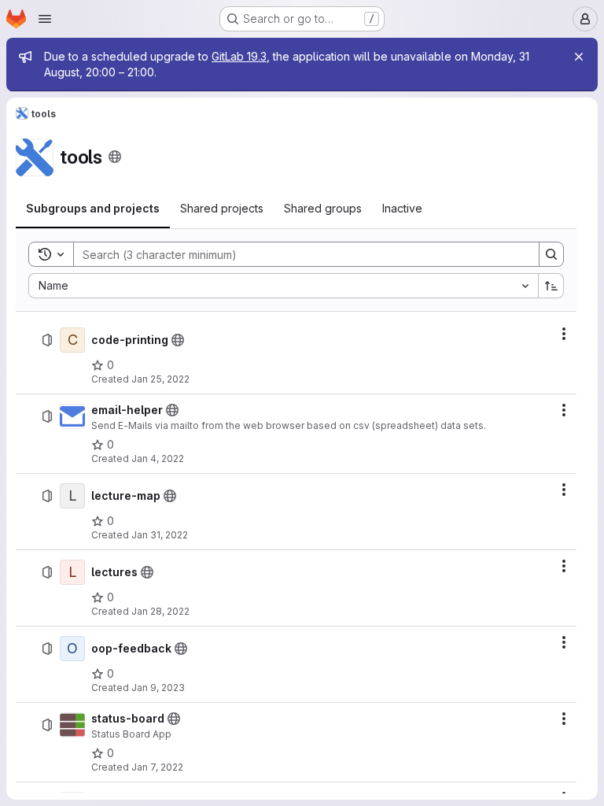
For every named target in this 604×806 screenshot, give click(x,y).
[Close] (578, 56)
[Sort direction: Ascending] (551, 285)
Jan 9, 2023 (158, 687)
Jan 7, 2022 (157, 767)
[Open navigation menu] (44, 18)
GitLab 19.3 (239, 56)
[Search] (551, 254)
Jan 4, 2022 (157, 458)
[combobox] (283, 285)
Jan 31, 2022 (159, 535)
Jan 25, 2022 (160, 379)
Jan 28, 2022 (160, 611)
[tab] (93, 208)
